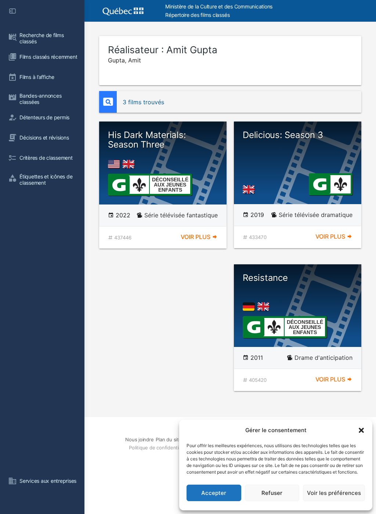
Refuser (271, 492)
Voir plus (196, 236)
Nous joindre (139, 439)
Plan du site (168, 439)
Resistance (265, 277)
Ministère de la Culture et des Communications (218, 6)
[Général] (119, 184)
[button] (361, 430)
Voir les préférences (334, 492)
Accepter (213, 492)
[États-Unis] (115, 164)
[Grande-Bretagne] (130, 164)
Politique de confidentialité (158, 447)
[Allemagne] (250, 306)
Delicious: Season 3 (283, 135)
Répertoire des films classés (197, 15)
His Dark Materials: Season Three (147, 140)
